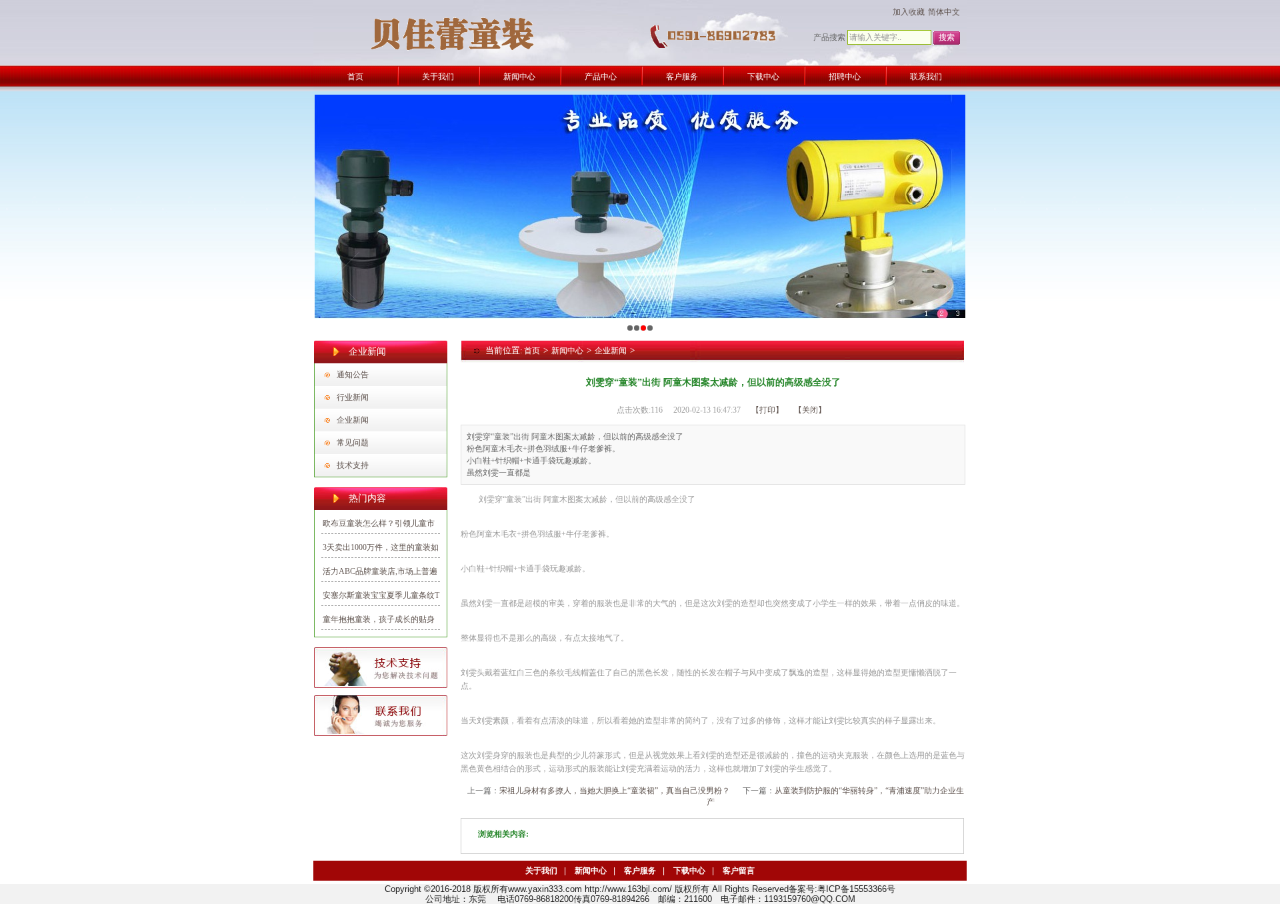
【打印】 (767, 410)
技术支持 (353, 465)
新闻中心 (567, 350)
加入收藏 (909, 12)
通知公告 (353, 374)
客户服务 (640, 870)
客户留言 (739, 870)
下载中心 (689, 870)
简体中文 (944, 12)
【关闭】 (810, 410)
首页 (532, 350)
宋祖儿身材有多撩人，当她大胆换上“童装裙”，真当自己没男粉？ (614, 790)
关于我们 (541, 870)
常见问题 (353, 442)
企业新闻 (353, 420)
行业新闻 (353, 397)
